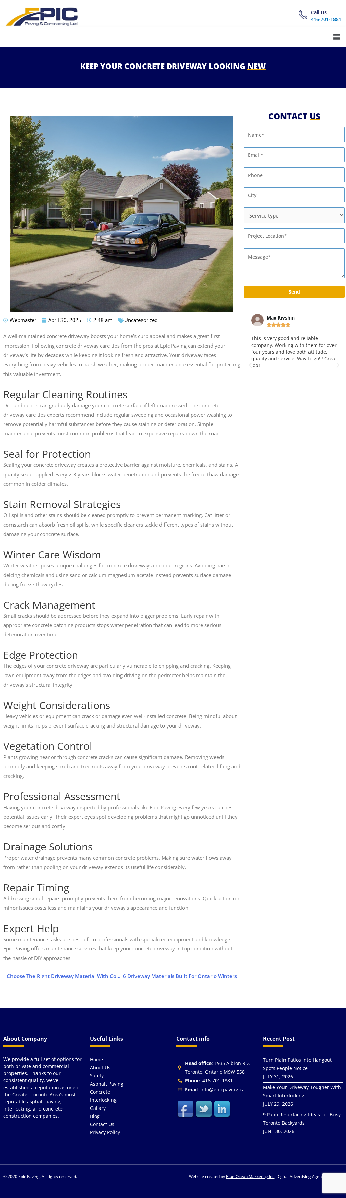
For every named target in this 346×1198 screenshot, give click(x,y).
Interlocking (103, 1100)
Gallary (98, 1108)
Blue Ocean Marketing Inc (250, 1176)
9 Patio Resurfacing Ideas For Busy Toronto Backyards (302, 1118)
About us (100, 1067)
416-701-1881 (326, 19)
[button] (337, 36)
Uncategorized (141, 319)
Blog (95, 1116)
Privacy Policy (105, 1132)
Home (96, 1059)
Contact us (102, 1124)
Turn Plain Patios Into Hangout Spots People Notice (297, 1063)
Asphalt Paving (106, 1083)
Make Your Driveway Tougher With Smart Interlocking (302, 1091)
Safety (97, 1075)
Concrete (100, 1092)
